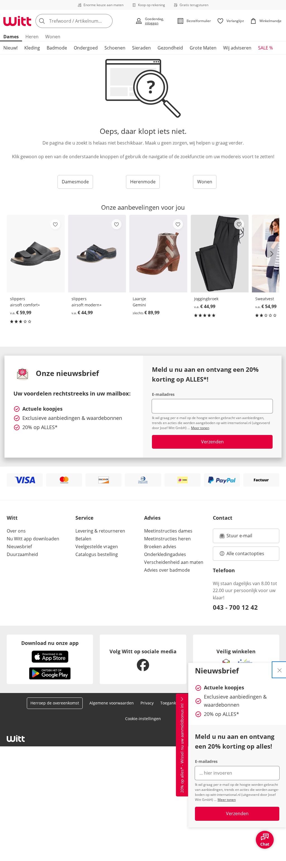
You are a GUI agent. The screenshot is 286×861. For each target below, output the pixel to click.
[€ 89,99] (158, 253)
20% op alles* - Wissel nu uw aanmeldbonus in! (182, 748)
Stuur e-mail (239, 537)
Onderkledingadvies (165, 554)
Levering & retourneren (100, 531)
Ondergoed (86, 48)
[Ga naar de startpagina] (17, 21)
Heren (32, 37)
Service (84, 517)
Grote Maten (203, 48)
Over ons (16, 531)
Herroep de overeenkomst (54, 703)
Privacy (147, 703)
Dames (11, 37)
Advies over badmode (167, 570)
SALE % (265, 48)
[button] (273, 254)
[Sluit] (279, 670)
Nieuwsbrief (19, 546)
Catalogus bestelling (96, 554)
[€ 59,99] (36, 253)
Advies (152, 517)
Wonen (52, 37)
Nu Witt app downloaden (33, 539)
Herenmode (143, 182)
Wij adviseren (237, 48)
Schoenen (114, 48)
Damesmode (75, 182)
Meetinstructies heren (167, 539)
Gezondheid (170, 48)
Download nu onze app (49, 643)
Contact (222, 517)
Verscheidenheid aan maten (173, 562)
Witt (12, 517)
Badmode (57, 48)
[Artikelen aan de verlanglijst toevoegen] (55, 224)
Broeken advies (160, 546)
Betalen (83, 539)
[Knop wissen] (106, 21)
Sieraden (141, 48)
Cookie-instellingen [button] (143, 718)
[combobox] (84, 21)
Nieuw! (10, 48)
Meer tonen (227, 799)
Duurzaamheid (22, 554)
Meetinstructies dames (168, 531)
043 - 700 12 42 (235, 607)
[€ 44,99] (97, 253)
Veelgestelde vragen (96, 546)
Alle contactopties (245, 553)
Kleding (32, 48)
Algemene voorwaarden (111, 703)
